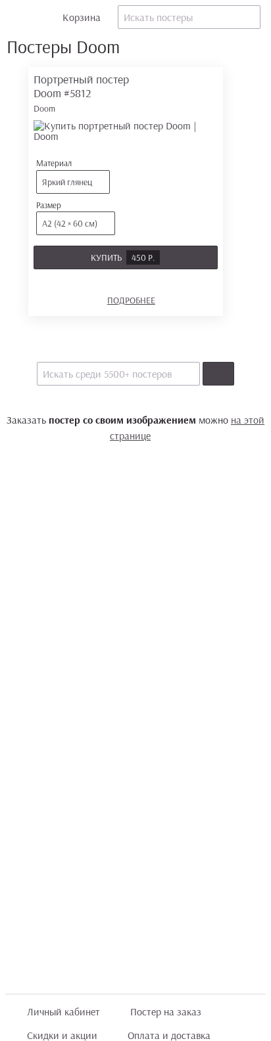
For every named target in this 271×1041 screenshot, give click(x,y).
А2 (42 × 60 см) (69, 223)
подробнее (131, 300)
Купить (123, 257)
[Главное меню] (17, 17)
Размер (66, 214)
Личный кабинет (63, 1011)
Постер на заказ (165, 1011)
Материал (64, 172)
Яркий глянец (67, 182)
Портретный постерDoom (81, 93)
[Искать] (218, 374)
